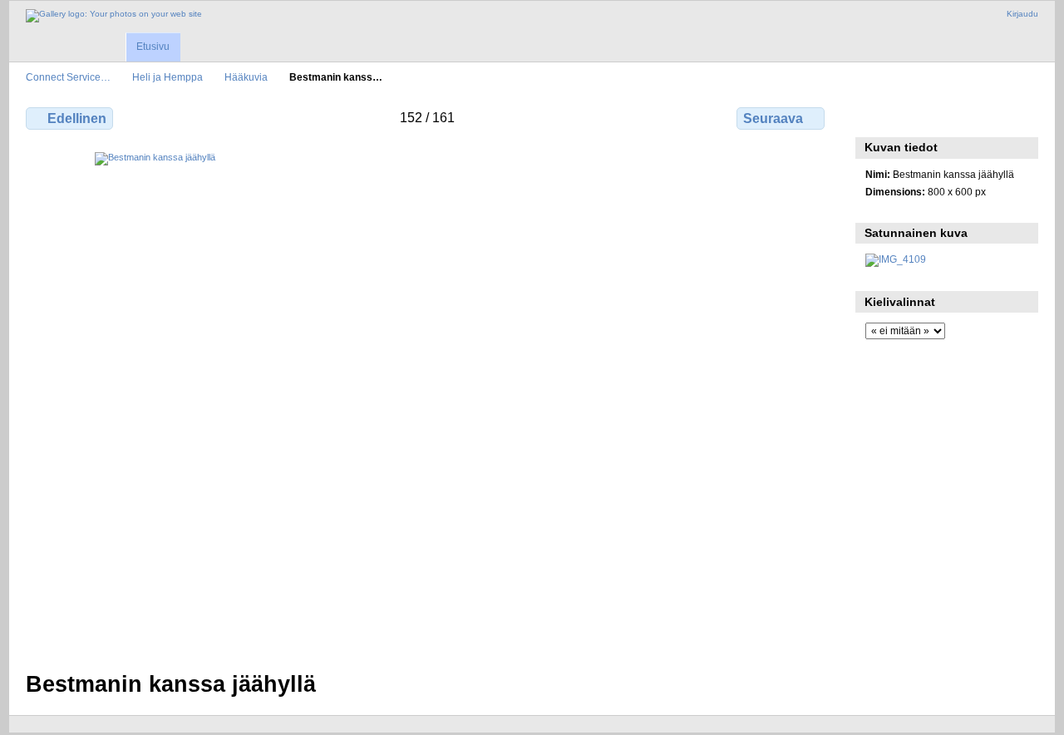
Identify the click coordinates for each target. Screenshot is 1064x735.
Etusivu (153, 46)
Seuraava (773, 118)
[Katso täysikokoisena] (427, 401)
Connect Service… (68, 77)
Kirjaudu (1022, 13)
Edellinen (76, 118)
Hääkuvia (246, 77)
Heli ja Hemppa (167, 77)
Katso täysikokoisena (874, 116)
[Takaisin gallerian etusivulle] (114, 15)
